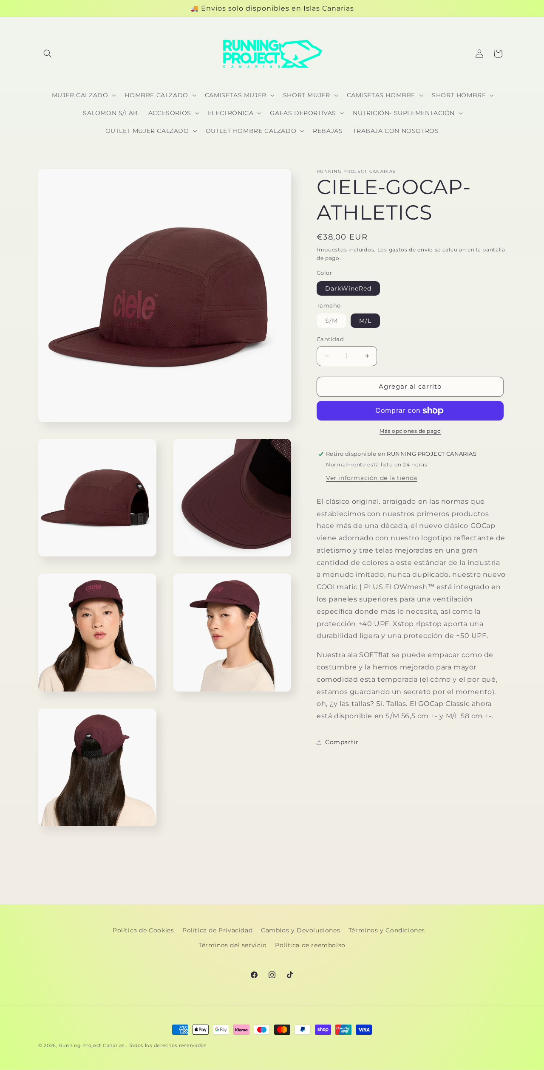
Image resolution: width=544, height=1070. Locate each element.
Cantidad (330, 339)
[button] (47, 53)
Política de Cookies (143, 930)
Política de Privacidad (217, 930)
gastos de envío (411, 249)
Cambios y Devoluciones (300, 930)
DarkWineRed (348, 288)
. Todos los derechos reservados (166, 1045)
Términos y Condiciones (386, 930)
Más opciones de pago (410, 431)
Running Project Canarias (92, 1045)
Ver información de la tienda (371, 478)
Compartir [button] (341, 742)
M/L (365, 321)
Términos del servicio (232, 945)
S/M (335, 322)
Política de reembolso (310, 945)
